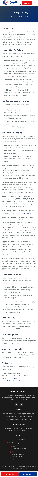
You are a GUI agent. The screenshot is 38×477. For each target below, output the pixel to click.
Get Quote (29, 474)
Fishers (22, 428)
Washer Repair (21, 414)
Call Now (27, 3)
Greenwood (30, 428)
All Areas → (25, 431)
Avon (18, 431)
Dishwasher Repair (11, 416)
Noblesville (12, 431)
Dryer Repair (31, 414)
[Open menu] (34, 3)
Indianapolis (8, 428)
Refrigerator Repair (9, 414)
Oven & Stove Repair (25, 416)
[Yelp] (21, 404)
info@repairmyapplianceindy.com (18, 381)
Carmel (16, 428)
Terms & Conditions (21, 468)
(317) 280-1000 (29, 213)
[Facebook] (16, 404)
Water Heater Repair (13, 419)
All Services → (26, 419)
